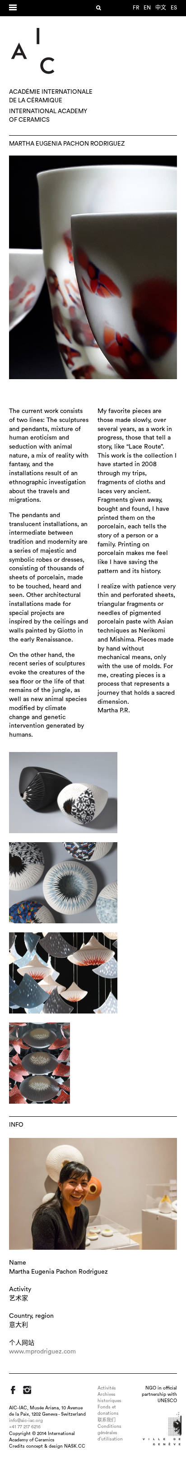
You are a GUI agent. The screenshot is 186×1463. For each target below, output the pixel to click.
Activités (107, 1388)
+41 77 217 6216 (25, 1427)
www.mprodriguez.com (42, 1351)
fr (136, 7)
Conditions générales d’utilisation (110, 1432)
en (147, 7)
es (174, 7)
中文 (160, 7)
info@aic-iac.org (26, 1420)
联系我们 (107, 1420)
